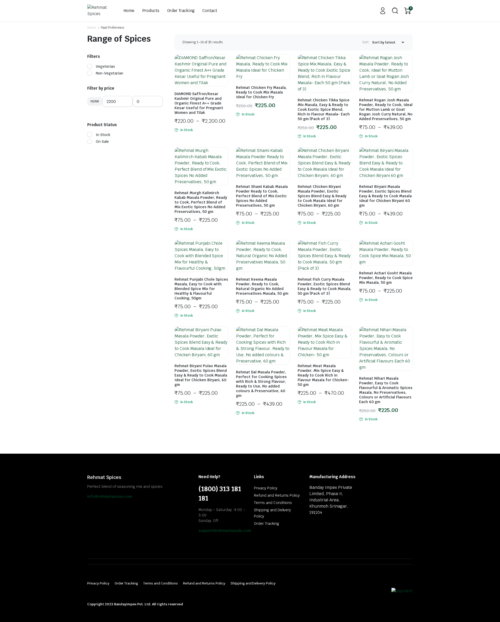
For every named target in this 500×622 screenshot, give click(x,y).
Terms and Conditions (273, 502)
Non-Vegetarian (109, 73)
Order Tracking (181, 10)
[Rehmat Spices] (99, 10)
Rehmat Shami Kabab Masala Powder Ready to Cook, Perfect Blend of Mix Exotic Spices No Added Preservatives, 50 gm (262, 196)
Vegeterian (105, 66)
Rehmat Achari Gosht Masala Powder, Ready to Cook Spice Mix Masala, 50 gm (386, 278)
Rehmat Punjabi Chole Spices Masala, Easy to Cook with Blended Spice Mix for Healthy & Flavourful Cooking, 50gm (201, 288)
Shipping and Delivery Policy (253, 583)
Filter (95, 101)
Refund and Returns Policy (277, 495)
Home (129, 10)
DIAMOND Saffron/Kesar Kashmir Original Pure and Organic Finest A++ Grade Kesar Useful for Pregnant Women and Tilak (198, 103)
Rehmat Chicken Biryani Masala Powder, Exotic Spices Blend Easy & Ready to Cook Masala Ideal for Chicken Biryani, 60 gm (322, 196)
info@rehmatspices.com (109, 496)
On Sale (102, 141)
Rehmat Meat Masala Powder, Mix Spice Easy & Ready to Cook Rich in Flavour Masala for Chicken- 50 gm (323, 375)
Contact (209, 10)
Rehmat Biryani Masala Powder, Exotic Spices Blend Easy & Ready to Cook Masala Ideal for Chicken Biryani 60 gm (385, 196)
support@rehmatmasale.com (224, 530)
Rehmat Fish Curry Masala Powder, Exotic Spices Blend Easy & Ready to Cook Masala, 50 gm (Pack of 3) (324, 286)
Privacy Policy (265, 488)
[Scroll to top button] (488, 610)
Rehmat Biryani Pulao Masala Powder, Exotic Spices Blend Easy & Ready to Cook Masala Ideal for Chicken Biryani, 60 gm (200, 375)
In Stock (103, 134)
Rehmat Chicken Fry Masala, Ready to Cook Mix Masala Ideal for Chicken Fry (261, 92)
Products (150, 10)
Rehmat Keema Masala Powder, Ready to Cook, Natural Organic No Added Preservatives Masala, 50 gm (262, 286)
